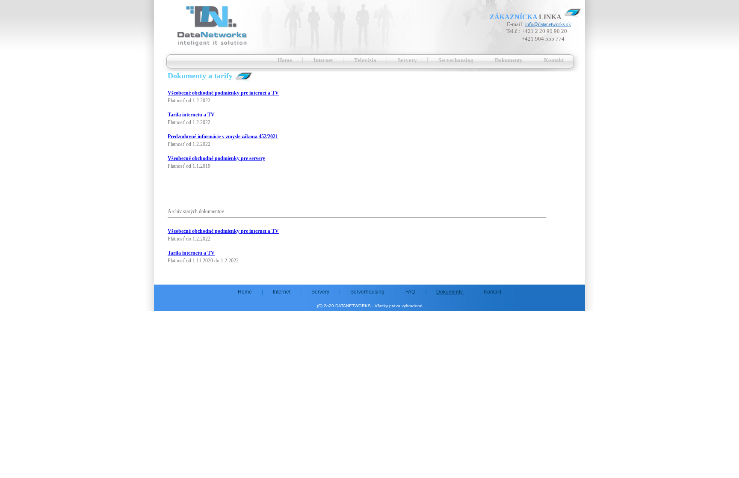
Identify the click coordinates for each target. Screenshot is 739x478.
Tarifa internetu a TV (191, 115)
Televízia (366, 60)
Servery (408, 60)
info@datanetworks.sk (548, 24)
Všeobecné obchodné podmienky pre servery (216, 158)
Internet (323, 60)
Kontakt (554, 60)
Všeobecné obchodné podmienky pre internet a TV (223, 93)
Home (285, 60)
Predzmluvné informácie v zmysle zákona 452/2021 (223, 137)
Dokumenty (509, 60)
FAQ (411, 292)
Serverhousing (456, 60)
